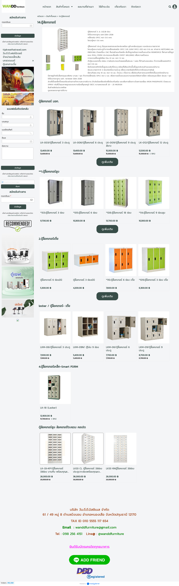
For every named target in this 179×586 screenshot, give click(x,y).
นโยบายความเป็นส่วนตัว (15, 44)
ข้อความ (5, 146)
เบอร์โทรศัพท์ (7, 129)
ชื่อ (3, 113)
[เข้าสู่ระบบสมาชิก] (174, 6)
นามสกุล (5, 121)
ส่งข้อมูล (17, 206)
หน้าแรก (40, 16)
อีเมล (4, 137)
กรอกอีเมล (6, 22)
